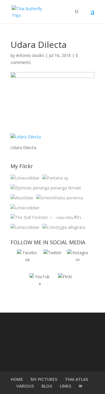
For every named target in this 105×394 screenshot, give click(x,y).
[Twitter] (52, 259)
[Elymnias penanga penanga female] (45, 187)
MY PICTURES (44, 379)
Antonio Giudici (30, 55)
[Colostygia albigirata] (63, 227)
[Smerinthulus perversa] (59, 197)
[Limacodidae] (24, 178)
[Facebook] (27, 259)
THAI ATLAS (76, 379)
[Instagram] (77, 259)
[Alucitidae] (21, 197)
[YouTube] (39, 283)
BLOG (46, 386)
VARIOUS (25, 386)
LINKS (65, 386)
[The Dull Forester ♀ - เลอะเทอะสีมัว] (45, 217)
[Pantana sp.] (55, 178)
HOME (17, 379)
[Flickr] (65, 283)
